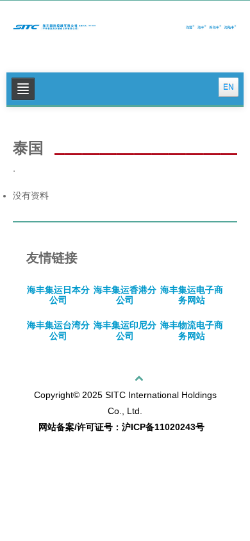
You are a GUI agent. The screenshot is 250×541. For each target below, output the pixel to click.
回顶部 (121, 378)
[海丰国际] (125, 25)
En (228, 87)
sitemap (42, 448)
